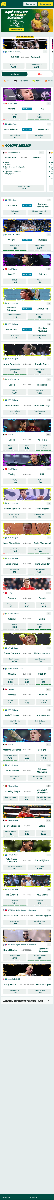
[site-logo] (3, 4)
